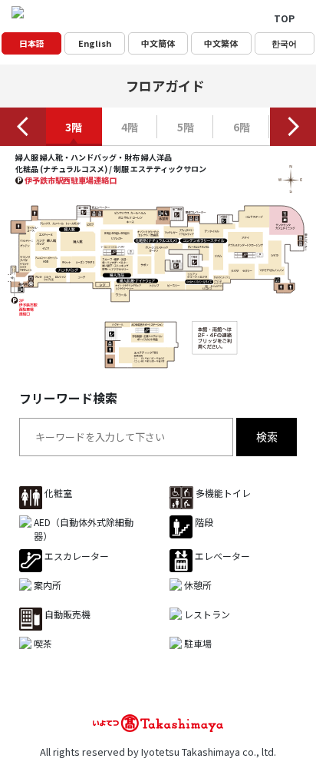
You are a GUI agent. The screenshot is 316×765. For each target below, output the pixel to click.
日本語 (31, 43)
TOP (284, 18)
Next (293, 127)
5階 (185, 126)
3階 (73, 126)
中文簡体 (158, 43)
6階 (241, 126)
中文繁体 (221, 43)
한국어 (284, 43)
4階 (129, 126)
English (94, 43)
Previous (23, 127)
